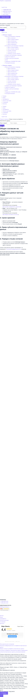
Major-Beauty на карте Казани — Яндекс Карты (12, 641)
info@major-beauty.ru (4, 606)
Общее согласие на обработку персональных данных (12, 648)
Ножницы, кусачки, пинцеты (14, 53)
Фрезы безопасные (12, 41)
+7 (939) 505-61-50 (4, 601)
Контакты (5, 103)
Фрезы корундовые (12, 44)
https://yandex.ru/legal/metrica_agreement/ (12, 206)
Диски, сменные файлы (13, 47)
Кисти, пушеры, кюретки (13, 48)
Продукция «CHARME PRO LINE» (13, 61)
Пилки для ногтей (12, 52)
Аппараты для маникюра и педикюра (13, 55)
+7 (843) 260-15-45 (4, 602)
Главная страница (4, 119)
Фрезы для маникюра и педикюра (12, 36)
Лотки (6, 59)
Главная (4, 96)
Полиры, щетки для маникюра (12, 58)
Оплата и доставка (7, 100)
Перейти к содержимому (5, 0)
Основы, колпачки (12, 50)
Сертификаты (6, 99)
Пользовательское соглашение (7, 644)
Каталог (2, 615)
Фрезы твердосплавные (13, 39)
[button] (5, 17)
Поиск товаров (3, 27)
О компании (5, 102)
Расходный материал (10, 62)
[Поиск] (2, 30)
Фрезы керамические (12, 42)
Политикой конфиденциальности (13, 249)
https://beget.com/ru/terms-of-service (10, 214)
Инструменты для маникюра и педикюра (14, 45)
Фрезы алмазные (11, 38)
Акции (4, 97)
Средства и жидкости (10, 56)
